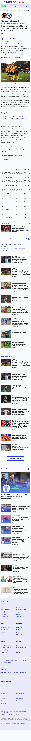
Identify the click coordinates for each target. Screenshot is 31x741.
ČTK (2, 33)
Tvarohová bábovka (20, 630)
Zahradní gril (14, 674)
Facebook (3, 696)
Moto (23, 6)
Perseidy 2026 (17, 660)
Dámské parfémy (19, 684)
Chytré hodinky (15, 685)
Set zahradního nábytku (6, 674)
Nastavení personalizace (21, 702)
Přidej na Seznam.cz (5, 703)
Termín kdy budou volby (6, 612)
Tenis (18, 6)
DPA (25, 711)
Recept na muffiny (20, 627)
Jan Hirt (18, 611)
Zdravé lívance (19, 629)
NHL (2, 634)
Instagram (3, 698)
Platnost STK (18, 652)
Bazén (2, 672)
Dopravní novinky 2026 (21, 647)
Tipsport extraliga (4, 629)
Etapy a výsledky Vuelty (21, 609)
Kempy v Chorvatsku (5, 643)
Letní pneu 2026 (19, 643)
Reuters (27, 711)
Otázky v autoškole (20, 650)
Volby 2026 (3, 607)
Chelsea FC (4, 251)
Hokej (14, 6)
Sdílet (10, 38)
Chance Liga (15, 256)
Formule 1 (3, 632)
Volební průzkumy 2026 (6, 609)
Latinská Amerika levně (6, 650)
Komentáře (4, 469)
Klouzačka (24, 672)
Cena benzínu (23, 660)
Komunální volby (4, 616)
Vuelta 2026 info (19, 607)
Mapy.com (3, 660)
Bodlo (13, 341)
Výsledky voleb (4, 611)
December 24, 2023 (21, 118)
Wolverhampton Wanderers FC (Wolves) (12, 248)
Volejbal (14, 420)
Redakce (3, 693)
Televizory (9, 685)
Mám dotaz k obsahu (20, 696)
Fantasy (4, 6)
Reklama (3, 702)
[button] (15, 71)
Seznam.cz (21, 2)
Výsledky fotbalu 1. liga (6, 627)
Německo (14, 444)
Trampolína (14, 672)
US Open (14, 282)
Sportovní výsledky (16, 295)
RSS (2, 695)
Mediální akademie (20, 698)
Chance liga (3, 625)
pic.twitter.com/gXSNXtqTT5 (14, 116)
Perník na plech (19, 634)
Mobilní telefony (4, 684)
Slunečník (19, 672)
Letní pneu (26, 684)
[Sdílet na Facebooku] (26, 239)
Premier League (5, 246)
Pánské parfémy (21, 685)
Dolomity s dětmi (4, 652)
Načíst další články (15, 458)
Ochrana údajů (19, 695)
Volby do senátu (4, 614)
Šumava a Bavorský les (6, 647)
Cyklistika (14, 318)
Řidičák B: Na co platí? (21, 649)
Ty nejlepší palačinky (20, 625)
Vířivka (18, 674)
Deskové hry (4, 685)
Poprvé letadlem (4, 645)
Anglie (13, 225)
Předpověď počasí (9, 660)
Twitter (2, 700)
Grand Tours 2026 (20, 616)
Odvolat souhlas (19, 700)
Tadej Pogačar (19, 612)
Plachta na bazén (7, 672)
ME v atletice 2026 (5, 630)
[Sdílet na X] (29, 239)
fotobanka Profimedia (5, 712)
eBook (4, 38)
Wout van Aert (19, 614)
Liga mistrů (15, 268)
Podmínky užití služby (20, 693)
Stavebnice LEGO (12, 684)
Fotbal (9, 6)
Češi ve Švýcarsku (5, 649)
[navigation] (2, 2)
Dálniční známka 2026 (21, 645)
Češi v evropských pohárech (7, 662)
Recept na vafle (19, 632)
